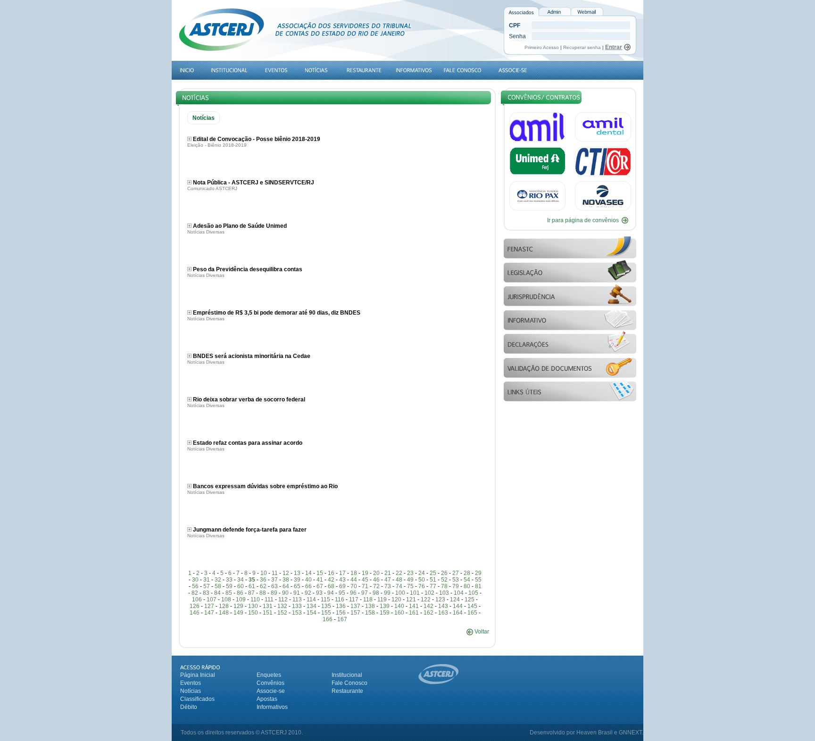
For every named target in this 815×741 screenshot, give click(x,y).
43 (342, 579)
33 (229, 579)
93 (319, 593)
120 (396, 599)
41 (319, 579)
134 (311, 606)
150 (253, 612)
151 (268, 612)
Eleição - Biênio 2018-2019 (217, 145)
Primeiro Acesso (542, 47)
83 (206, 593)
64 (286, 586)
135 (326, 606)
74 (399, 586)
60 (240, 586)
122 (426, 599)
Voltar (481, 631)
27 (455, 573)
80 (467, 586)
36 (263, 579)
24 (421, 573)
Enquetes (269, 675)
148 (224, 612)
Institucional (347, 675)
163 (443, 612)
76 (421, 586)
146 (195, 612)
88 (262, 593)
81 (478, 586)
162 (428, 612)
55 (478, 579)
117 (353, 599)
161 (414, 612)
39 (297, 579)
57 (206, 586)
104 (459, 593)
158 (370, 612)
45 (365, 579)
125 (469, 599)
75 (410, 586)
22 (399, 573)
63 (274, 586)
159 (385, 612)
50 (421, 579)
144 (458, 606)
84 (217, 593)
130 (253, 606)
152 (282, 612)
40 (308, 579)
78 (444, 586)
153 (297, 612)
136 (341, 606)
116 (339, 599)
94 (330, 593)
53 (455, 579)
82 (194, 593)
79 (455, 586)
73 (387, 586)
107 (211, 599)
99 (387, 593)
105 (473, 593)
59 (229, 586)
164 (458, 612)
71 (365, 586)
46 (376, 579)
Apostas (267, 699)
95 (342, 593)
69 (342, 586)
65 (297, 586)
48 (399, 579)
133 (297, 606)
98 (376, 593)
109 (241, 599)
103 (444, 593)
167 (342, 619)
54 (467, 579)
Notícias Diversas (206, 231)
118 (368, 599)
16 (331, 573)
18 (353, 573)
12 (286, 573)
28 (467, 573)
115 (325, 599)
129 (238, 606)
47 (387, 579)
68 (331, 586)
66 (308, 586)
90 (285, 593)
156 (341, 612)
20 (376, 573)
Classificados (197, 699)
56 (195, 586)
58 (218, 586)
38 (286, 579)
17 (342, 573)
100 (400, 593)
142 (428, 606)
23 (410, 573)
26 (444, 573)
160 (399, 612)
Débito (188, 707)
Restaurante (347, 691)
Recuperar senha (582, 47)
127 (209, 606)
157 (355, 612)
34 (240, 579)
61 (252, 586)
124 (455, 599)
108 (226, 599)
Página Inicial (197, 675)
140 (399, 606)
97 (364, 593)
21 (387, 573)
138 (370, 606)
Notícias (190, 691)
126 (195, 606)
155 (326, 612)
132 (282, 606)
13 (297, 573)
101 (415, 593)
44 (353, 579)
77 (433, 586)
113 (297, 599)
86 (240, 593)
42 (331, 579)
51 (433, 579)
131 (268, 606)
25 (433, 573)
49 (410, 579)
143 (443, 606)
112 (283, 599)
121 (411, 599)
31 (206, 579)
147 (209, 612)
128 (224, 606)
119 (382, 599)
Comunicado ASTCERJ (212, 188)
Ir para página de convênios (583, 220)
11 (275, 573)
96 (353, 593)
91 (296, 593)
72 (376, 586)
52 (444, 579)
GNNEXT (630, 732)
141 (414, 606)
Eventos (190, 683)
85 (228, 593)
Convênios (270, 683)
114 (311, 599)
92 (308, 593)
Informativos (272, 707)
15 (319, 573)
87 (251, 593)
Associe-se (271, 691)
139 (385, 606)
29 (478, 573)
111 (269, 599)
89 (274, 593)
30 (195, 579)
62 (263, 586)
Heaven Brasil (594, 732)
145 (472, 606)
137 (355, 606)
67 (319, 586)
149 (238, 612)
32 (218, 579)
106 (197, 599)
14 (308, 573)
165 (472, 612)
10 (263, 573)
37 (274, 579)
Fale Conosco (349, 683)
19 (365, 573)
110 (255, 599)
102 (429, 593)
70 (353, 586)
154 (311, 612)
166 (328, 619)
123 (440, 599)
